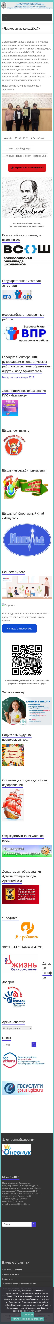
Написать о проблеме (19, 628)
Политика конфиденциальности (28, 1319)
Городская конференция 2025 (18, 377)
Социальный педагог (12, 1269)
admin (9, 138)
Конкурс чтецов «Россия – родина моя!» (25, 157)
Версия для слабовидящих (29, 167)
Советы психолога (10, 1274)
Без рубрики (38, 138)
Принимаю (28, 1314)
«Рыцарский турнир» (18, 148)
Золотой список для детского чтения (19, 1283)
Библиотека (7, 1279)
